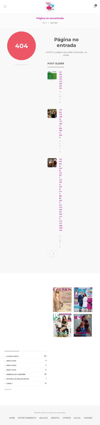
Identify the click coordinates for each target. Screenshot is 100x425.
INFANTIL (55, 418)
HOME (12, 418)
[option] (54, 159)
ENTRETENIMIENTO (27, 418)
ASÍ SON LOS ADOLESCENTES (26, 379)
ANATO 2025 (26, 370)
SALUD (77, 418)
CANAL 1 (26, 383)
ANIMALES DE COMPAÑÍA (26, 374)
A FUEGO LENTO (26, 356)
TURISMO (88, 418)
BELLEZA (43, 418)
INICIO (44, 23)
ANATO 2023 (26, 361)
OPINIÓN (67, 418)
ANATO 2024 (26, 365)
